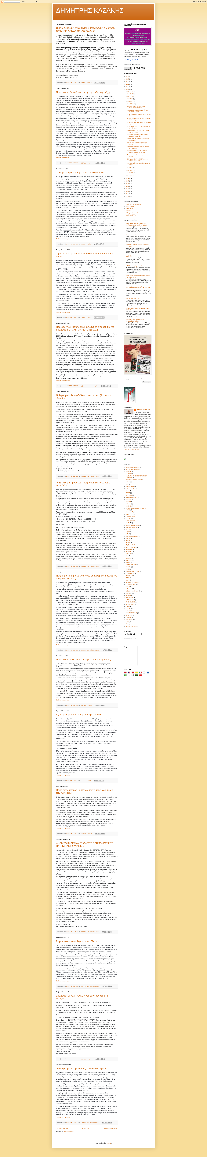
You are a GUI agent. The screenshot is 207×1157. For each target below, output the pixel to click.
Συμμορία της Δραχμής (132, 582)
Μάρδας (128, 543)
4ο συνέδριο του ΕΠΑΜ (132, 467)
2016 (127, 183)
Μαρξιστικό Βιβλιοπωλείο (133, 545)
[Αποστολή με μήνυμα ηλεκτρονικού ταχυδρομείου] (95, 83)
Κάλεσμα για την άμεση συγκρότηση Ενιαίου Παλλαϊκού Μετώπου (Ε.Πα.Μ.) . (137, 224)
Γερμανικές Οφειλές (131, 497)
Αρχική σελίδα (86, 1128)
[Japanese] (129, 675)
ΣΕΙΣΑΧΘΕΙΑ (129, 576)
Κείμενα (128, 532)
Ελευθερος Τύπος (131, 516)
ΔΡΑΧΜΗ (128, 504)
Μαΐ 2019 (130, 168)
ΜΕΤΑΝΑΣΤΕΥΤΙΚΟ (131, 547)
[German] (133, 673)
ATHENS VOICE (130, 602)
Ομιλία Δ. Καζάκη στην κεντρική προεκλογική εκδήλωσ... (136, 106)
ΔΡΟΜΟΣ (128, 506)
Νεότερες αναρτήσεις (63, 1128)
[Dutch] (144, 673)
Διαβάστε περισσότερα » (63, 158)
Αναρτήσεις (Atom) (69, 1131)
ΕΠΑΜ (127, 523)
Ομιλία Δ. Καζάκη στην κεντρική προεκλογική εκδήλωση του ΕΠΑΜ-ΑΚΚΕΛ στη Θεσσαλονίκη (85, 29)
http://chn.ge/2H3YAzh (131, 60)
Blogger (109, 1143)
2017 (127, 181)
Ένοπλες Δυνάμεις (131, 521)
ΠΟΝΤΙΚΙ (128, 567)
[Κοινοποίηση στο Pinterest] (103, 83)
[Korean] (133, 675)
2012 (127, 193)
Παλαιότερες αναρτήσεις (110, 1128)
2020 (127, 86)
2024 (127, 76)
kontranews (129, 619)
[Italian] (141, 673)
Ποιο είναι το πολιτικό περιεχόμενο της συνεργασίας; (83, 659)
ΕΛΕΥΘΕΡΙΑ (129, 514)
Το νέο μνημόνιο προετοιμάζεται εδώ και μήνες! (81, 1068)
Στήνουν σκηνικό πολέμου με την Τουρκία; (78, 941)
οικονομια (128, 558)
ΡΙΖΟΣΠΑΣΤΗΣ (130, 573)
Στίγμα (127, 580)
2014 (127, 188)
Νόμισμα (128, 554)
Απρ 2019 (130, 170)
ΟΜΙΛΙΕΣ (128, 560)
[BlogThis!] (97, 83)
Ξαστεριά (128, 210)
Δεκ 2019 (130, 91)
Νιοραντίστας (129, 208)
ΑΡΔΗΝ (128, 482)
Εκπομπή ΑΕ (129, 512)
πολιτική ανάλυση (131, 565)
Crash (127, 606)
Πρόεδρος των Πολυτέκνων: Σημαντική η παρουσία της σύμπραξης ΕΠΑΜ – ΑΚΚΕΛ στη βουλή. (85, 328)
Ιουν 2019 (130, 104)
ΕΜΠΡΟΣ (128, 518)
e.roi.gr (128, 611)
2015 (127, 186)
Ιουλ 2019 (130, 101)
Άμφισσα (128, 471)
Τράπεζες (128, 595)
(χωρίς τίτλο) (129, 256)
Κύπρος (128, 538)
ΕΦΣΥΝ (128, 529)
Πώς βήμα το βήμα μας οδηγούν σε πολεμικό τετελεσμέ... (137, 135)
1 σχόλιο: (90, 163)
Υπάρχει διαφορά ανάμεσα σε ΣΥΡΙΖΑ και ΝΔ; (80, 172)
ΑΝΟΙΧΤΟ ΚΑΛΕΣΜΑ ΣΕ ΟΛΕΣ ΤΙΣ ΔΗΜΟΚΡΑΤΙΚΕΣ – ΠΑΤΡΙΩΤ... (137, 151)
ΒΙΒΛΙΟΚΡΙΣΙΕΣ (130, 488)
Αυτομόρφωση (130, 486)
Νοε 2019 (130, 94)
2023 (127, 79)
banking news (130, 604)
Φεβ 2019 (130, 173)
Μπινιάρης (129, 551)
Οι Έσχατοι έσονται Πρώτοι (133, 213)
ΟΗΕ (127, 556)
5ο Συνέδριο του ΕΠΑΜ (132, 469)
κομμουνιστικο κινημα (132, 536)
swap (127, 622)
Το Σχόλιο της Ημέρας (132, 591)
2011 (127, 196)
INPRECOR (129, 615)
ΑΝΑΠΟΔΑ (129, 474)
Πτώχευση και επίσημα (132, 235)
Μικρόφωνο (129, 549)
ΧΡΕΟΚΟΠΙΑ (129, 600)
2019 (127, 89)
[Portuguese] (125, 675)
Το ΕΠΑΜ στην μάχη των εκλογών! (135, 266)
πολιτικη (128, 562)
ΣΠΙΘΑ (127, 578)
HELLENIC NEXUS (131, 613)
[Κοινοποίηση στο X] (99, 83)
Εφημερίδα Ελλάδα (131, 527)
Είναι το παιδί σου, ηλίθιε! (133, 298)
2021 (127, 84)
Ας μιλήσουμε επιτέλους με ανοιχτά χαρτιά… (79, 714)
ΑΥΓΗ (127, 484)
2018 (127, 178)
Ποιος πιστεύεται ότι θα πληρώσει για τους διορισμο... (138, 147)
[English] (125, 673)
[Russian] (148, 673)
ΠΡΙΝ (127, 569)
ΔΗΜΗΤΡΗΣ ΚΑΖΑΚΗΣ (90, 10)
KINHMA (128, 617)
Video (127, 624)
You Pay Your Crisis (131, 626)
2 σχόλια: (89, 82)
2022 (127, 81)
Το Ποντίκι (129, 589)
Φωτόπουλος (129, 597)
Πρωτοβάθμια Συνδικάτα (133, 571)
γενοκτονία (129, 495)
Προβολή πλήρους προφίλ (131, 449)
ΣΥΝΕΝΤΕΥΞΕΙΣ (130, 584)
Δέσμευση (128, 499)
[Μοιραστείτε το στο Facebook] (101, 83)
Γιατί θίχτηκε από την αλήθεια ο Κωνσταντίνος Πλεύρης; (135, 320)
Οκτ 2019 (130, 96)
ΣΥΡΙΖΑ (128, 586)
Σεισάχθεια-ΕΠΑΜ (131, 215)
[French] (129, 673)
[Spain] (137, 673)
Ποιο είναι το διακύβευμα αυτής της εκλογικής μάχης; (84, 92)
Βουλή (127, 490)
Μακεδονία (129, 540)
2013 (127, 191)
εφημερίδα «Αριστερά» (132, 525)
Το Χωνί (128, 593)
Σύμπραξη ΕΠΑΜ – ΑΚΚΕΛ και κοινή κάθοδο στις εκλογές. (137, 159)
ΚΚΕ (127, 534)
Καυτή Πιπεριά (130, 206)
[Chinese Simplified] (141, 675)
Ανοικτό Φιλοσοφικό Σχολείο (134, 479)
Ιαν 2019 (130, 175)
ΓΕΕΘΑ (128, 493)
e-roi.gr (128, 608)
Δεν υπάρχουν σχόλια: (93, 386)
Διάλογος (128, 501)
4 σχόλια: (89, 780)
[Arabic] (137, 675)
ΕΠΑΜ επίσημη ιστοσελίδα (133, 204)
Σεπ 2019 (130, 99)
